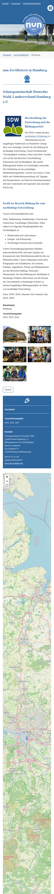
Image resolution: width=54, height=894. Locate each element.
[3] (27, 47)
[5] (37, 47)
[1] (17, 47)
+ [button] (7, 477)
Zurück (8, 389)
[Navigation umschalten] (50, 8)
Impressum (15, 3)
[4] (32, 47)
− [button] (7, 481)
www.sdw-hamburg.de (14, 463)
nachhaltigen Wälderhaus (36, 136)
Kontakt (5, 3)
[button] (7, 485)
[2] (22, 47)
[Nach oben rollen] (47, 887)
